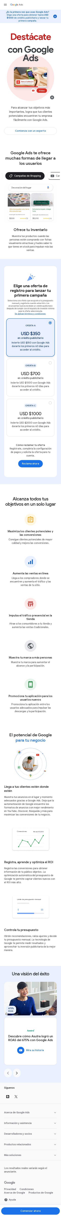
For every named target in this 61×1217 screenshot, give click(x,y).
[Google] (9, 1182)
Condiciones (27, 1189)
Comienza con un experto (30, 130)
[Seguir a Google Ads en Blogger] (7, 1096)
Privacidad (10, 1189)
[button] (30, 1112)
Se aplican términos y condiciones (30, 314)
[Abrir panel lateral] (5, 4)
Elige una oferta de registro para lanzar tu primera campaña (30, 291)
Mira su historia (31, 1050)
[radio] (30, 337)
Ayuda (12, 1199)
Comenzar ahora (30, 1211)
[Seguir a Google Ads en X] (16, 1096)
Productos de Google (41, 1192)
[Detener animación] (52, 98)
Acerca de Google (14, 1192)
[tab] (25, 176)
